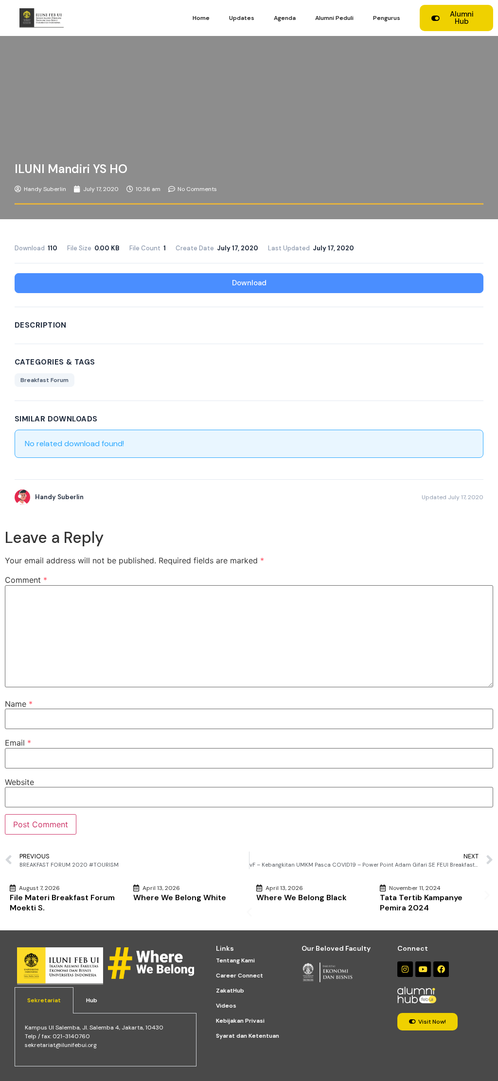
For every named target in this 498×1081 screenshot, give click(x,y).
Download (249, 283)
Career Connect (239, 975)
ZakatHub (230, 990)
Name (19, 704)
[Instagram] (405, 969)
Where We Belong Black (301, 897)
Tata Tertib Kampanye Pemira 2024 (421, 902)
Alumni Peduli (334, 18)
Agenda (285, 18)
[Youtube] (423, 969)
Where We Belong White (179, 897)
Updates (241, 18)
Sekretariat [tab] (44, 1000)
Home (201, 18)
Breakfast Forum (44, 380)
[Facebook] (441, 969)
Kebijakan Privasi (240, 1021)
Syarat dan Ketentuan (247, 1036)
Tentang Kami (235, 960)
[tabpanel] (105, 1039)
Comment (26, 580)
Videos (226, 1006)
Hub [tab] (91, 1000)
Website (19, 782)
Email (18, 743)
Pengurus (386, 18)
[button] (249, 912)
